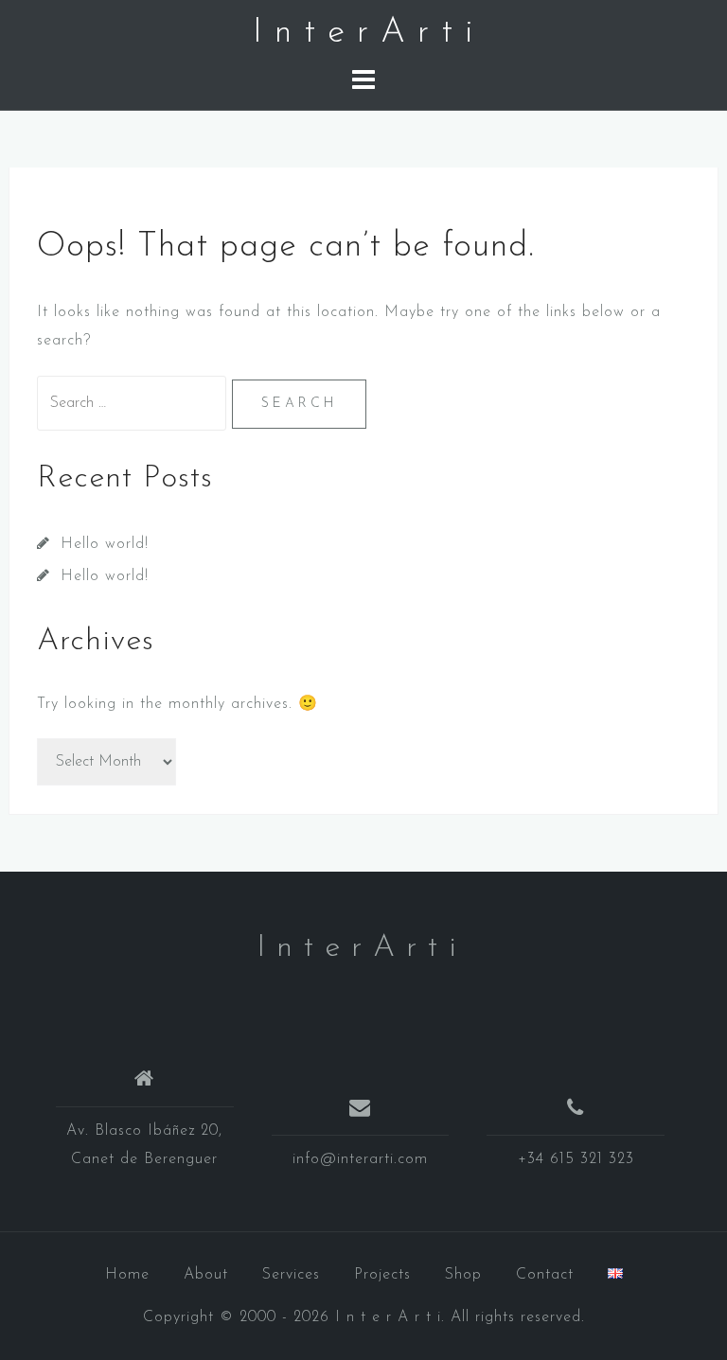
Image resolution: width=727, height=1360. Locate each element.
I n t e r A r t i (363, 32)
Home (127, 1274)
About (206, 1274)
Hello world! (105, 544)
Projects (382, 1274)
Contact (545, 1274)
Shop (463, 1274)
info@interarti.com (360, 1159)
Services (291, 1274)
